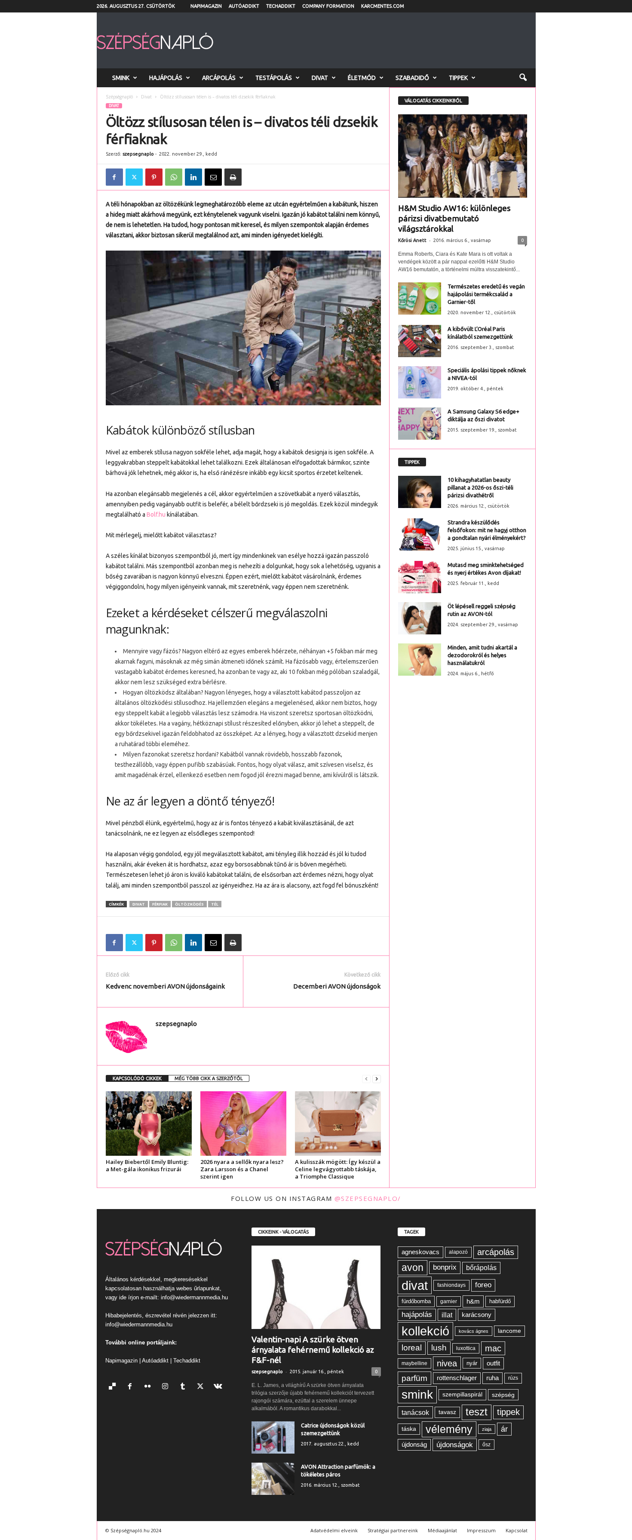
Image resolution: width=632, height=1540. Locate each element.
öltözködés (189, 904)
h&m (473, 1301)
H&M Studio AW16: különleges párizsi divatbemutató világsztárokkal (454, 218)
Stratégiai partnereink (393, 1530)
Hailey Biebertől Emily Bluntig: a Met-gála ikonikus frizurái (147, 1165)
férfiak (160, 904)
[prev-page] (366, 1078)
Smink (120, 77)
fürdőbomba (416, 1301)
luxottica (466, 1348)
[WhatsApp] (173, 177)
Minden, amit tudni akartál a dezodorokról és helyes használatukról (482, 655)
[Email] (213, 177)
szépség (503, 1394)
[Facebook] (114, 177)
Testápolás (273, 77)
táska (409, 1429)
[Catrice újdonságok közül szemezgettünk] (273, 1437)
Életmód (362, 77)
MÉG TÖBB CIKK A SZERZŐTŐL (209, 1078)
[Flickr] (149, 1387)
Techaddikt (280, 6)
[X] (134, 177)
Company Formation (328, 6)
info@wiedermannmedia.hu (194, 1297)
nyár (471, 1363)
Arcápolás (219, 77)
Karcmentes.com (382, 6)
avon (412, 1267)
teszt (477, 1412)
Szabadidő (412, 77)
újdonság (414, 1444)
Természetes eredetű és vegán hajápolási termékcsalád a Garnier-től (486, 294)
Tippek (458, 77)
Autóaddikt (244, 6)
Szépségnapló (119, 97)
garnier (448, 1301)
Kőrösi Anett (412, 240)
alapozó (458, 1252)
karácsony (476, 1314)
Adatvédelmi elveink (334, 1530)
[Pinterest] (154, 177)
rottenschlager (457, 1377)
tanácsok (415, 1412)
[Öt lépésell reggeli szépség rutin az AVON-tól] (419, 618)
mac (493, 1348)
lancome (509, 1331)
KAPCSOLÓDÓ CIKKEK (137, 1078)
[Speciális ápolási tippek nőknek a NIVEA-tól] (419, 382)
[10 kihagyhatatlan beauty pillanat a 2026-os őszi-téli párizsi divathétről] (419, 492)
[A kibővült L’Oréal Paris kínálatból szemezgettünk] (419, 341)
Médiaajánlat (442, 1530)
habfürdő (500, 1301)
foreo (483, 1285)
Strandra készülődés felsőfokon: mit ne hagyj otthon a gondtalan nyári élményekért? (487, 530)
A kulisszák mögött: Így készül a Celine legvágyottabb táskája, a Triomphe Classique (337, 1169)
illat (447, 1315)
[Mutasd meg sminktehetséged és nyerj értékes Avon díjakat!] (419, 577)
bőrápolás (481, 1267)
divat (138, 904)
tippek (508, 1412)
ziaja (486, 1429)
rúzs (513, 1378)
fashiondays (451, 1285)
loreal (412, 1347)
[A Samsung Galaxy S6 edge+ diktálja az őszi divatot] (419, 423)
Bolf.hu (156, 514)
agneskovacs (420, 1251)
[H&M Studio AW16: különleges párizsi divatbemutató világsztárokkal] (462, 156)
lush (439, 1347)
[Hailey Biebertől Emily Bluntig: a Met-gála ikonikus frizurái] (149, 1123)
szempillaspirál (462, 1394)
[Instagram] (167, 1387)
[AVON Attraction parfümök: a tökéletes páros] (273, 1479)
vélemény (449, 1429)
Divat (320, 77)
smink (417, 1394)
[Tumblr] (184, 1387)
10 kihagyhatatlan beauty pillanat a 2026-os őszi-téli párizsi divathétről (480, 487)
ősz (486, 1445)
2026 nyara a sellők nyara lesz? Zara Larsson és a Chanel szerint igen (242, 1169)
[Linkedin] (193, 177)
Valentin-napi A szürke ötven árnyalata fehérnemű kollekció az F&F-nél (313, 1350)
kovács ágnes (473, 1331)
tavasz (447, 1412)
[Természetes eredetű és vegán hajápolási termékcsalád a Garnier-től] (419, 298)
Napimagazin (206, 6)
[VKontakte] (219, 1387)
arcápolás (495, 1252)
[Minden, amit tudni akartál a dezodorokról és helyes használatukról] (419, 659)
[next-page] (376, 1078)
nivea (447, 1363)
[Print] (233, 177)
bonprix (445, 1267)
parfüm (414, 1378)
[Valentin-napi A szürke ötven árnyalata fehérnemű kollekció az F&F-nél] (316, 1287)
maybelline (414, 1363)
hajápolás (417, 1314)
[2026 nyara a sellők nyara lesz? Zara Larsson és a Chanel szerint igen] (243, 1123)
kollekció (425, 1331)
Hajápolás (165, 77)
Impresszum (481, 1530)
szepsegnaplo (138, 153)
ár (504, 1428)
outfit (493, 1363)
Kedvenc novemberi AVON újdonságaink (165, 986)
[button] (522, 77)
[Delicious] (114, 1387)
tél (214, 904)
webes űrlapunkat (198, 1288)
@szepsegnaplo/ (367, 1198)
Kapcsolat (517, 1530)
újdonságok (454, 1444)
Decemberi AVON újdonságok (336, 986)
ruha (492, 1377)
